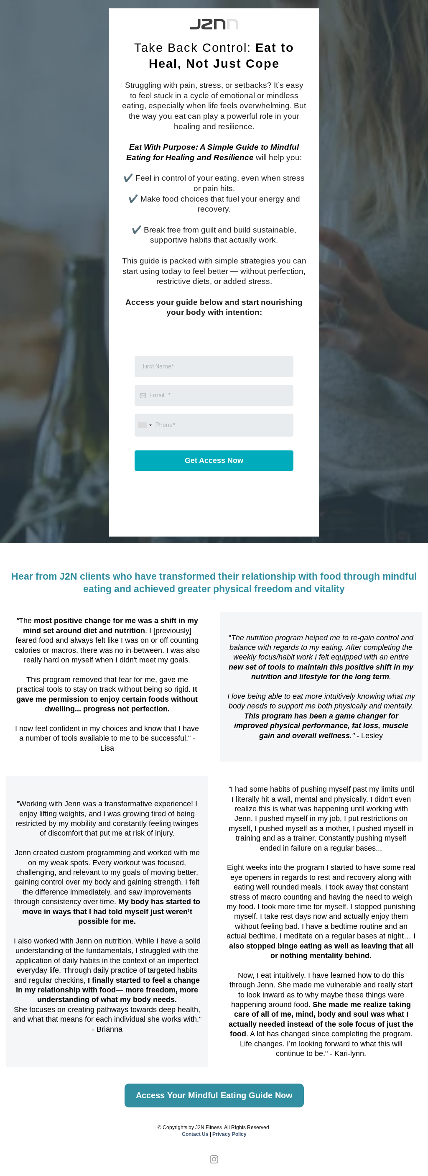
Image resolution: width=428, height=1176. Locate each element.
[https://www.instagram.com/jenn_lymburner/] (214, 1159)
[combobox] (144, 425)
